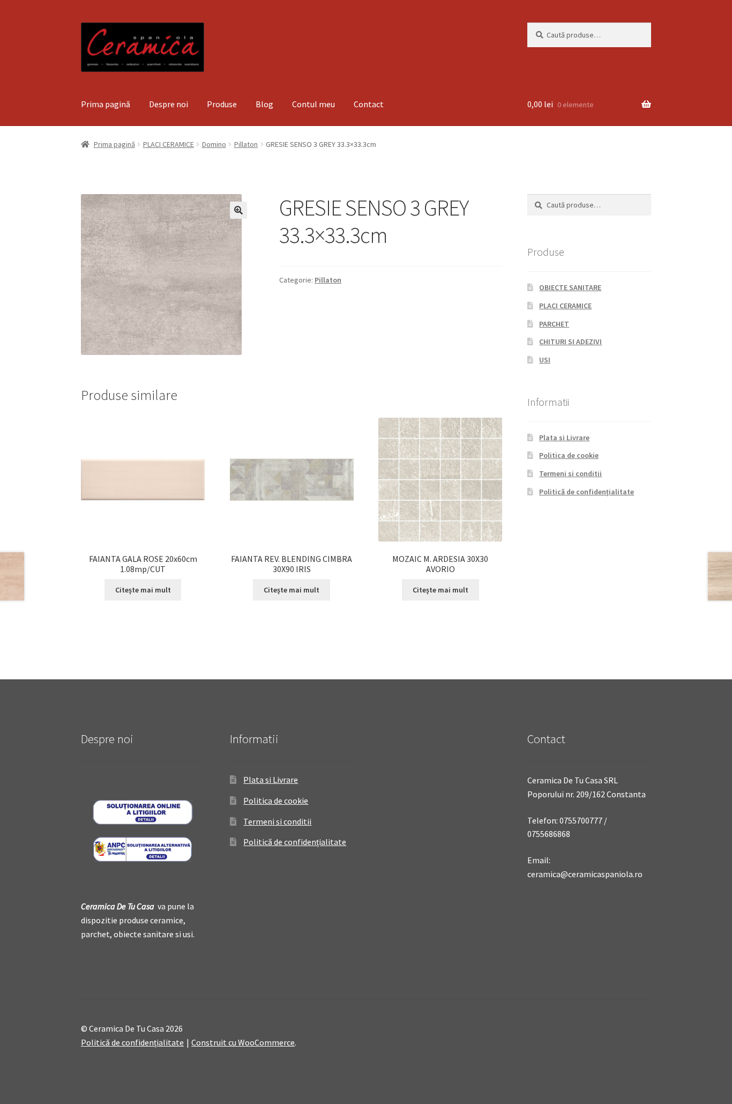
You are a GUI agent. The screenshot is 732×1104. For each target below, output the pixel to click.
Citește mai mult (143, 590)
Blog (264, 104)
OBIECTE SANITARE (570, 287)
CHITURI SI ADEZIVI (570, 341)
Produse (222, 104)
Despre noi (168, 104)
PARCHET (554, 324)
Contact (369, 104)
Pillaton (246, 144)
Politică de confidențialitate (586, 492)
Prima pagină (105, 104)
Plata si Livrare (564, 437)
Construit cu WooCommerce (243, 1042)
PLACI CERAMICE (168, 144)
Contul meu (313, 104)
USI (544, 360)
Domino (214, 144)
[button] (238, 210)
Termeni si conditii (570, 473)
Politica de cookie (569, 455)
